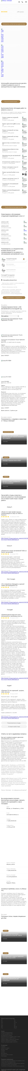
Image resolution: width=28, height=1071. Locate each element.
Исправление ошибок (6, 1035)
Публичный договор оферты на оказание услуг (13, 1060)
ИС (2, 1026)
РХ (1, 1021)
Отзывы (3, 1050)
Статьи (3, 1052)
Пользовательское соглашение (9, 1064)
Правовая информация (7, 1059)
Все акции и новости (6, 417)
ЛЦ (2, 1025)
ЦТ (14, 1025)
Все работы (4, 305)
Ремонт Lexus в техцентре (8, 1018)
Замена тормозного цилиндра (8, 1040)
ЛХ (14, 1024)
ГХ (1, 1024)
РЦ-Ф (15, 1028)
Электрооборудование (6, 1032)
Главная (3, 1046)
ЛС (14, 1021)
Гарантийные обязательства (8, 1062)
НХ (2, 1022)
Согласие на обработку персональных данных (12, 1063)
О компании (4, 1045)
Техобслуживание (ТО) (7, 1034)
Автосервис (4, 1056)
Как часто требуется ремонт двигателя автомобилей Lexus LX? (12, 738)
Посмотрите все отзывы (14, 723)
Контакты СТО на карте (7, 1054)
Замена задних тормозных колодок (10, 1039)
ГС (14, 1020)
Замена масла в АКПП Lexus (8, 1038)
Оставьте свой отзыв (14, 726)
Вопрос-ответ (4, 1049)
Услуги (3, 1031)
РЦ (2, 1028)
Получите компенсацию (10, 101)
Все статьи (4, 914)
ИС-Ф (15, 1026)
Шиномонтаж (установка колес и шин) (10, 1036)
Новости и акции (5, 1048)
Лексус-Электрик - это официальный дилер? (14, 790)
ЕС (2, 1020)
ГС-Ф (15, 1022)
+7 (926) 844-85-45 (22, 2)
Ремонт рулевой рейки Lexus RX (9, 1042)
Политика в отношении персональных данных (12, 1066)
